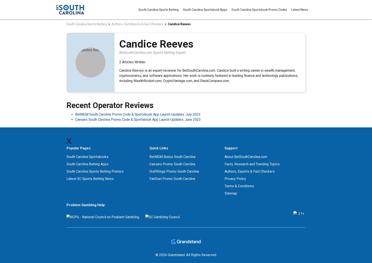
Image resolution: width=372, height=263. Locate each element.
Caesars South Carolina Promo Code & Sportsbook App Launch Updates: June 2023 (138, 120)
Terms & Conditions (239, 186)
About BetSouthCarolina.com (246, 157)
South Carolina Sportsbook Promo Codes (259, 9)
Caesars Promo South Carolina (172, 164)
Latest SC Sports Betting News (90, 179)
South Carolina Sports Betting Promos (95, 171)
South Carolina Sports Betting (158, 9)
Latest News (299, 9)
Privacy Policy (235, 179)
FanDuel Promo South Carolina (172, 179)
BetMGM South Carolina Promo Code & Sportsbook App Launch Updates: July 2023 (137, 114)
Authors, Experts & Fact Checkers (250, 171)
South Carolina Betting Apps (87, 164)
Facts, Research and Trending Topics (252, 164)
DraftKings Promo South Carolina (174, 171)
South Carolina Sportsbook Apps (205, 9)
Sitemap (231, 193)
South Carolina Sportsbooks (87, 157)
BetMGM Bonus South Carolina (172, 157)
